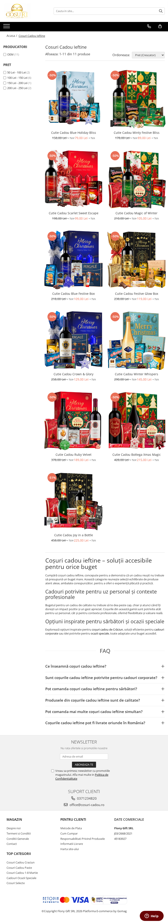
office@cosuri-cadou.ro (86, 804)
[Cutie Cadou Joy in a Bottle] (73, 501)
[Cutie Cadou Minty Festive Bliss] (136, 99)
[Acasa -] (25, 11)
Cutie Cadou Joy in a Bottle (73, 535)
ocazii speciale (100, 633)
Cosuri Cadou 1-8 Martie (22, 873)
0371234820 (86, 798)
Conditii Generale (18, 839)
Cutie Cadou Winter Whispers (136, 374)
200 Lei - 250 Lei (17, 88)
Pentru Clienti (73, 819)
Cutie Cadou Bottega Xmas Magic (136, 454)
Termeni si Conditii (19, 833)
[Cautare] (161, 11)
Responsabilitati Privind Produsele (82, 839)
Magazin (14, 819)
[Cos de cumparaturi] (160, 26)
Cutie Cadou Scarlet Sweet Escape (73, 213)
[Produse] (7, 27)
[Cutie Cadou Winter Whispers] (136, 340)
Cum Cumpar (69, 833)
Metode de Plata (71, 828)
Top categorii (19, 853)
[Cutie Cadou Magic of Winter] (136, 179)
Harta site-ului (69, 849)
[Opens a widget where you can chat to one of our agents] (152, 916)
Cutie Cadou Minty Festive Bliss (136, 132)
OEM (10, 54)
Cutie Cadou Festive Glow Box (136, 293)
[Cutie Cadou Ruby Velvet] (73, 420)
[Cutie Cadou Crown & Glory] (73, 340)
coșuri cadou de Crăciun (107, 629)
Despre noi (14, 828)
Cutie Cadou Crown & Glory (73, 374)
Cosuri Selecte (16, 883)
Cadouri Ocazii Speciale (21, 878)
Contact (12, 844)
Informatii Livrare (71, 844)
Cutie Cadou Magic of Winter (137, 213)
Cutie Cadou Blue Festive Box (73, 293)
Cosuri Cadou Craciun (21, 862)
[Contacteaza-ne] (149, 26)
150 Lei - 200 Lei (17, 83)
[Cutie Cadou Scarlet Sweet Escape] (73, 179)
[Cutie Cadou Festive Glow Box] (136, 260)
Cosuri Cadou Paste (19, 868)
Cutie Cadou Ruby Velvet (73, 454)
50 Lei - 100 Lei (16, 72)
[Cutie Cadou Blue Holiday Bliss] (73, 99)
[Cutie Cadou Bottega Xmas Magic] (136, 420)
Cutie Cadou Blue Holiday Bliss (73, 132)
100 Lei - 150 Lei (17, 78)
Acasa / (12, 36)
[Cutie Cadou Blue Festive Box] (73, 260)
